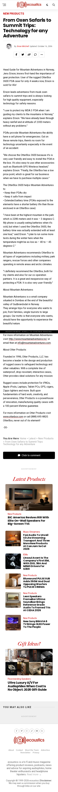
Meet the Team (32, 750)
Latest (32, 438)
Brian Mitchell (23, 46)
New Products (46, 438)
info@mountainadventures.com (34, 342)
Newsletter (25, 753)
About (11, 750)
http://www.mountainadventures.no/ (28, 339)
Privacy (36, 753)
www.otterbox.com (13, 416)
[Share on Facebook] (16, 54)
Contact (19, 750)
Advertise (45, 750)
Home (23, 438)
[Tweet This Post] (23, 54)
